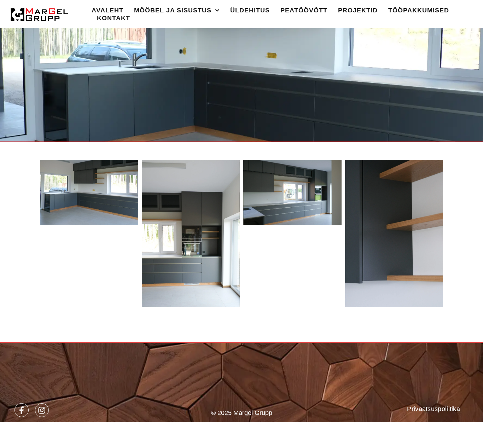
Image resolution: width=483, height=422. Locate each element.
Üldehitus (250, 10)
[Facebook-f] (21, 410)
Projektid (358, 10)
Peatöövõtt (303, 10)
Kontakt (113, 18)
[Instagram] (42, 410)
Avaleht (107, 10)
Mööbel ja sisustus (172, 10)
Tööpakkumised (418, 10)
